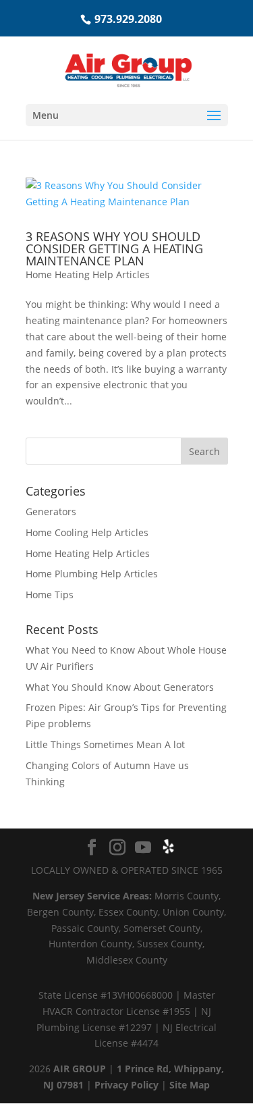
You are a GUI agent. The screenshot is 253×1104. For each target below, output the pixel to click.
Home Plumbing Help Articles (92, 573)
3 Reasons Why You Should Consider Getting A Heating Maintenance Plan (114, 248)
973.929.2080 (128, 18)
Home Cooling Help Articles (87, 532)
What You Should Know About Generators (120, 687)
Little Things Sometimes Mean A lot (105, 744)
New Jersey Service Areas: (92, 895)
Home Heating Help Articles (88, 274)
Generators (51, 511)
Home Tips (50, 594)
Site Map (189, 1084)
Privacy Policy (126, 1084)
